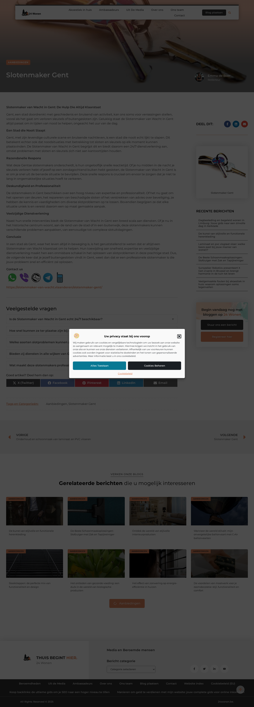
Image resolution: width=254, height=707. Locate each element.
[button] (179, 336)
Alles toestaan (100, 365)
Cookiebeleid (125, 373)
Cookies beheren (154, 365)
